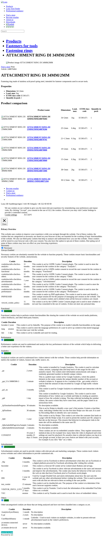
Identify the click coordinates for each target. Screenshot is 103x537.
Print (13, 67)
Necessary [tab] (5, 245)
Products (9, 6)
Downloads (10, 22)
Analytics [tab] (5, 351)
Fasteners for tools (22, 45)
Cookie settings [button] (11, 215)
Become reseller (12, 17)
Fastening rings (19, 50)
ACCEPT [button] (28, 215)
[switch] (2, 311)
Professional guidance (14, 11)
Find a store (10, 15)
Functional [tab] (5, 308)
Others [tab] (3, 498)
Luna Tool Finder (13, 9)
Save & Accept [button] (7, 532)
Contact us (10, 191)
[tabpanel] (51, 279)
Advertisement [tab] (7, 444)
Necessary (8, 248)
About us (9, 20)
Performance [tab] (6, 337)
